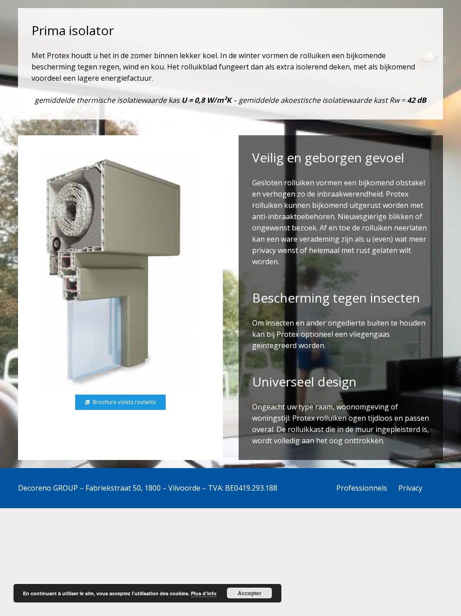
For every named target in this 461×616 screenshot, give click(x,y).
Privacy (410, 488)
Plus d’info (204, 593)
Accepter (250, 593)
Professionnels (361, 488)
